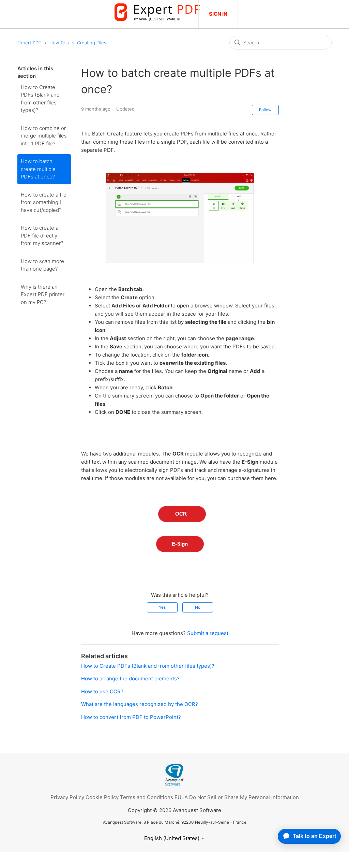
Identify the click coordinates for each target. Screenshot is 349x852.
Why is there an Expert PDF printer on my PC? (42, 294)
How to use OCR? (102, 691)
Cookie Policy (102, 797)
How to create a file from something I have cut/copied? (43, 202)
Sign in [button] (218, 14)
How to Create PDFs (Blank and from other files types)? (40, 99)
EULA (181, 797)
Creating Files (91, 42)
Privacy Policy (67, 797)
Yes (162, 607)
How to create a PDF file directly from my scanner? (42, 235)
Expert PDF (29, 42)
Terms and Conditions (146, 797)
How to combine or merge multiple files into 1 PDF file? (44, 136)
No (197, 607)
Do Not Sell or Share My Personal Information (244, 797)
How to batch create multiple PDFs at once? (38, 169)
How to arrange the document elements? (130, 678)
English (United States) (172, 838)
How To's (59, 42)
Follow (265, 109)
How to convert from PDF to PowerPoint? (131, 717)
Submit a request (207, 633)
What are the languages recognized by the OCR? (139, 704)
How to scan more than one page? (42, 265)
